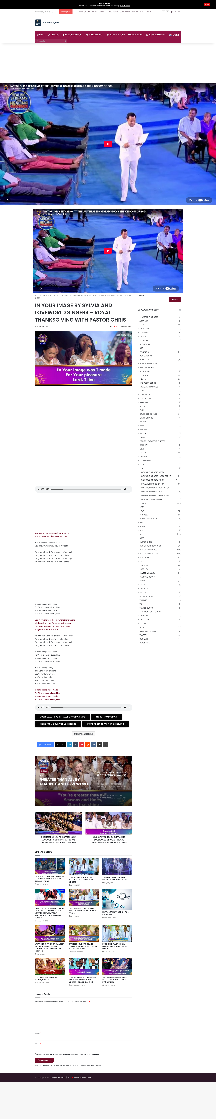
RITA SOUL (144, 565)
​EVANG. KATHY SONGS (149, 387)
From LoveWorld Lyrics (82, 1077)
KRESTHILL (144, 457)
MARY (142, 507)
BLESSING (144, 333)
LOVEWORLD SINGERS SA (152, 492)
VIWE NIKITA (145, 643)
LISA (141, 468)
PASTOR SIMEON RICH (149, 554)
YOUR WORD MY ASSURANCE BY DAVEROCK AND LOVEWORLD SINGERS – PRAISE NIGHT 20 (82, 979)
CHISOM (143, 336)
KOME (142, 449)
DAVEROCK (144, 352)
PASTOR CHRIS (146, 542)
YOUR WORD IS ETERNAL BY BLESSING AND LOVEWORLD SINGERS (81, 879)
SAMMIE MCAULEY (147, 573)
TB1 (141, 604)
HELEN (142, 406)
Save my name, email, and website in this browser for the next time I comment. (68, 1054)
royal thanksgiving (84, 734)
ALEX (142, 325)
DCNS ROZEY (145, 360)
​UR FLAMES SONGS (148, 631)
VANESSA (143, 635)
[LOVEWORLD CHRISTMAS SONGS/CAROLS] (50, 966)
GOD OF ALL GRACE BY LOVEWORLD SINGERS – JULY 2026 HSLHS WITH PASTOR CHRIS (108, 12)
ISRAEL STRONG (146, 418)
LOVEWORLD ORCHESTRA (152, 484)
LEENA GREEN (145, 461)
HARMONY (144, 402)
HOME (42, 35)
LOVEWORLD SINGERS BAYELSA (155, 488)
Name (38, 1033)
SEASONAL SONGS (73, 35)
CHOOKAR (144, 340)
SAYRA (142, 581)
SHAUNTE (144, 589)
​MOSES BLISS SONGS (148, 519)
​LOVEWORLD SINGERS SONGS (53, 771)
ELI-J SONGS (145, 375)
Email (38, 1044)
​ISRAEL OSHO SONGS (148, 414)
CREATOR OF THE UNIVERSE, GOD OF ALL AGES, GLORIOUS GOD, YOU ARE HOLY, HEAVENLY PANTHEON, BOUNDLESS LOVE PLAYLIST (49, 913)
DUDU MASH (145, 371)
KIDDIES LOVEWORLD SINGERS (152, 441)
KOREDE (143, 453)
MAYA (142, 511)
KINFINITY (144, 445)
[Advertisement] (108, 64)
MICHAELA (144, 515)
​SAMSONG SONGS (147, 577)
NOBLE (142, 526)
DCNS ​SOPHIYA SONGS (149, 364)
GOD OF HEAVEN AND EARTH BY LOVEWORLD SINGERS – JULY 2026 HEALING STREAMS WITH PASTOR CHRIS (65, 781)
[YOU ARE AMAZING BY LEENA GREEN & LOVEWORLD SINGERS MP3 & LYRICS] (117, 966)
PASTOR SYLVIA (49, 295)
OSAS (142, 538)
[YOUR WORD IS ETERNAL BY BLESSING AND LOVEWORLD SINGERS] (84, 866)
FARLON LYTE (145, 398)
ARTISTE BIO (145, 329)
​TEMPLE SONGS (146, 608)
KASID (142, 437)
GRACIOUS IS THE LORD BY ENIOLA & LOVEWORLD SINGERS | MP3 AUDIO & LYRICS (49, 878)
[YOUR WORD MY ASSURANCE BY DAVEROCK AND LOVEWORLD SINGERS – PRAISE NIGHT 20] (84, 966)
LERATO (143, 464)
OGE (141, 534)
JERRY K (143, 433)
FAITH (142, 391)
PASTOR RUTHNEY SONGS (150, 546)
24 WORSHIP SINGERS (149, 317)
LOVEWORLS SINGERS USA (151, 499)
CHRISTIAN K (145, 344)
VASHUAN (144, 639)
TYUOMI (143, 623)
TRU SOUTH (145, 620)
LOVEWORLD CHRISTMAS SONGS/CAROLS (46, 978)
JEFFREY (143, 426)
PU (141, 561)
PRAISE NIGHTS (95, 35)
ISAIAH (142, 410)
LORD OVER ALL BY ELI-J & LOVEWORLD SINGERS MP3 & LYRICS (114, 946)
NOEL (142, 530)
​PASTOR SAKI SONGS (148, 550)
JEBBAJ (143, 422)
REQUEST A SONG (117, 35)
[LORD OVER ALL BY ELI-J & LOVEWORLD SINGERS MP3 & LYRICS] (117, 933)
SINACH (143, 592)
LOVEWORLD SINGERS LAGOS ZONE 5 (155, 476)
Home (39, 295)
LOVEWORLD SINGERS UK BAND (155, 495)
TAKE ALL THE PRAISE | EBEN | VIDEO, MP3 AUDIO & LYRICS (114, 878)
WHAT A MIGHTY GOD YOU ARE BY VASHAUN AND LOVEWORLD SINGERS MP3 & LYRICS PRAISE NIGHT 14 (49, 947)
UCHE (142, 627)
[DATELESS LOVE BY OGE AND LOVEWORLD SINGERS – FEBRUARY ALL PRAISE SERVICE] (84, 933)
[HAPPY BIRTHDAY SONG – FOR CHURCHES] (117, 899)
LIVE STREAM (136, 35)
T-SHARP (143, 600)
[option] (83, 781)
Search (141, 295)
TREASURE (144, 616)
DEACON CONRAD (147, 367)
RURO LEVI (144, 569)
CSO (141, 348)
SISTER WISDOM (146, 596)
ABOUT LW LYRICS (156, 35)
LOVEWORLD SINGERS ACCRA (152, 472)
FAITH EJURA (145, 395)
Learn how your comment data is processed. (83, 1065)
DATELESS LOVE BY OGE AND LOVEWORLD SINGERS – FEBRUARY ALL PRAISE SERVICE (83, 946)
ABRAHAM (144, 321)
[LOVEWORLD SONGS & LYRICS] (47, 22)
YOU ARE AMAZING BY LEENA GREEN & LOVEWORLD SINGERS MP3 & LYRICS (115, 979)
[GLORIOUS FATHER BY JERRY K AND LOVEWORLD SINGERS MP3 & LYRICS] (84, 897)
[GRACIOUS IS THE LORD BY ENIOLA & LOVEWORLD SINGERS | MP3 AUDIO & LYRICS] (50, 866)
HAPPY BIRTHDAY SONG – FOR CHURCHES (115, 913)
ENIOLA (143, 379)
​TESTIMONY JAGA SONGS (150, 612)
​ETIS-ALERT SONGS (148, 383)
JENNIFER (144, 430)
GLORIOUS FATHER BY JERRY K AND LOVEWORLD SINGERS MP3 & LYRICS (83, 910)
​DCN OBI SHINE (146, 356)
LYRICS (143, 503)
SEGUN (142, 585)
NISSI (142, 523)
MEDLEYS (54, 35)
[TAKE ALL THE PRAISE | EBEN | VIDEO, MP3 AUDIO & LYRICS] (117, 866)
